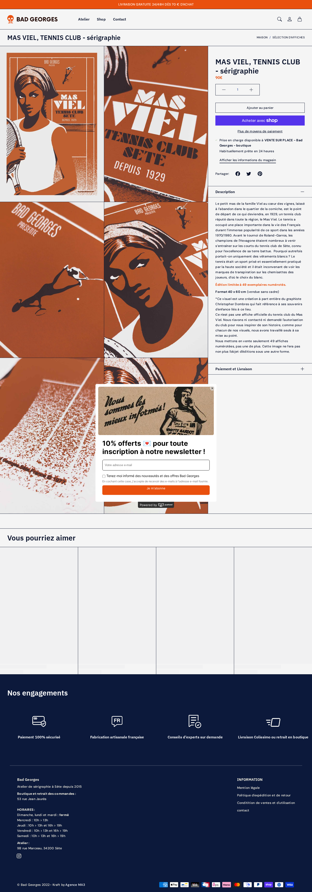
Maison (262, 37)
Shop (101, 19)
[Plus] (251, 89)
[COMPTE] (290, 19)
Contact (119, 19)
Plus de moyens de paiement (260, 131)
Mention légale (248, 788)
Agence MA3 (75, 885)
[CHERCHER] (280, 19)
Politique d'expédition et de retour (264, 795)
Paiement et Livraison (233, 369)
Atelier (84, 19)
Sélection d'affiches (288, 37)
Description (225, 191)
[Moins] (224, 89)
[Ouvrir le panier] (300, 19)
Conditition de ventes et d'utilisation (266, 803)
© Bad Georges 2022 (33, 885)
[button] (238, 174)
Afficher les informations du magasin (247, 160)
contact (243, 810)
